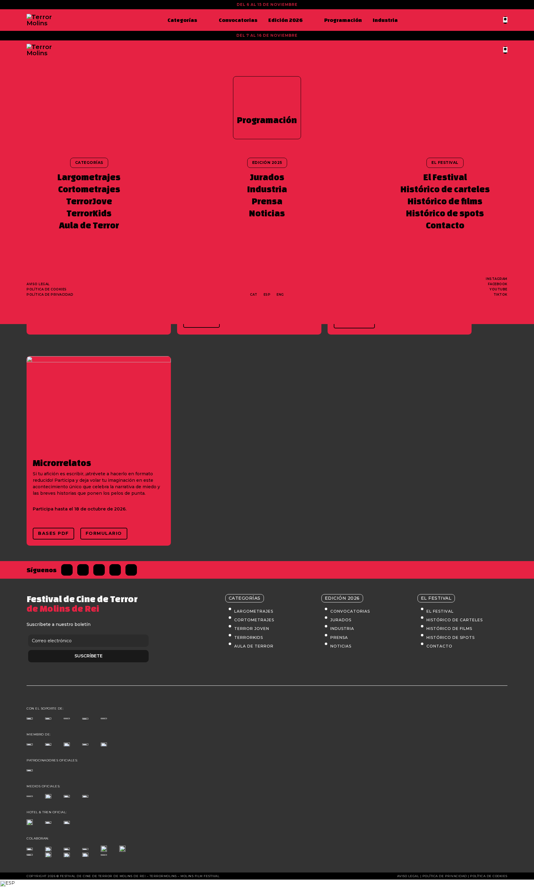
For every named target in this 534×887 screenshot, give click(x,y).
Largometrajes (89, 177)
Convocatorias (238, 20)
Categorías (182, 20)
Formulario (104, 533)
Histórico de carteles (445, 189)
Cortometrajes (89, 189)
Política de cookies (47, 289)
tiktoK (500, 295)
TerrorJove (89, 201)
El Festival (445, 177)
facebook (497, 284)
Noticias (267, 213)
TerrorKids (89, 213)
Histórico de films (445, 201)
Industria (385, 20)
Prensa (267, 201)
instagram (496, 279)
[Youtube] (131, 569)
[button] (267, 883)
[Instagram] (99, 569)
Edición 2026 (285, 20)
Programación (343, 20)
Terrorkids (248, 637)
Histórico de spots (445, 213)
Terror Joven (251, 628)
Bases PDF (53, 533)
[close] (505, 19)
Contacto (445, 225)
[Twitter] (83, 569)
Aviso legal (38, 284)
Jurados (267, 177)
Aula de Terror (89, 225)
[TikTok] (115, 569)
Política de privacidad (50, 295)
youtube (498, 289)
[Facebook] (66, 569)
